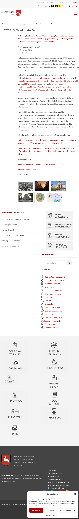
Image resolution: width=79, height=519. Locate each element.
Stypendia (48, 304)
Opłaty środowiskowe (53, 311)
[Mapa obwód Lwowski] (54, 197)
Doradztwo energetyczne (54, 318)
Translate (74, 2)
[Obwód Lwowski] (25, 186)
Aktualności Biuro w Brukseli (12, 235)
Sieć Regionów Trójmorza (11, 241)
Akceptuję (36, 510)
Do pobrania (49, 297)
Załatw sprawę (50, 324)
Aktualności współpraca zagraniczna (15, 219)
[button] (75, 494)
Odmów (51, 510)
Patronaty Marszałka (52, 284)
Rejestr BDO (49, 287)
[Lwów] (25, 197)
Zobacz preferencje (67, 510)
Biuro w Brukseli (7, 230)
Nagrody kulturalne (52, 307)
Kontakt (47, 301)
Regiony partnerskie (9, 225)
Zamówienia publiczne (53, 290)
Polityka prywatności (51, 515)
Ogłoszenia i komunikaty (54, 280)
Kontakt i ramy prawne (10, 246)
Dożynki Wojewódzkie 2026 (55, 277)
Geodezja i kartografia (52, 321)
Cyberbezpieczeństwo (53, 327)
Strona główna (9, 24)
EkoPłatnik (48, 314)
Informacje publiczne (52, 294)
